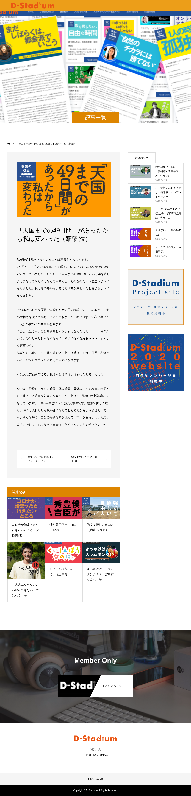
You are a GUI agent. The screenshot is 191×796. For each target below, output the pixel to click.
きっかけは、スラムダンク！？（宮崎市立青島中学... (100, 574)
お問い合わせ (95, 779)
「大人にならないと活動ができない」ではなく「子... (25, 590)
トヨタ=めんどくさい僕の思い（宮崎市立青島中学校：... (168, 213)
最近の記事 (141, 157)
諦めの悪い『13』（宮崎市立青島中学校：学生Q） (167, 171)
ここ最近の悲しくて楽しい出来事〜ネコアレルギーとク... (168, 192)
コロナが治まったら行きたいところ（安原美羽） (25, 530)
